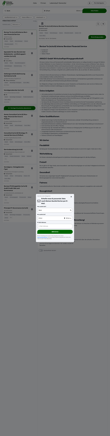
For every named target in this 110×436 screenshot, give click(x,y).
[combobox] (54, 210)
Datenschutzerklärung (42, 237)
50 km (68, 218)
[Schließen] (71, 196)
